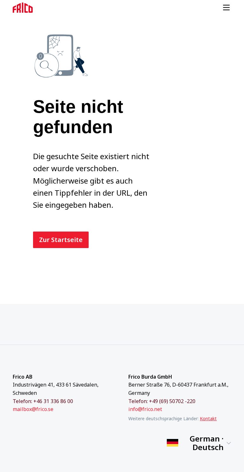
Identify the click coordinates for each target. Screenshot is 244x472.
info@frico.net (145, 409)
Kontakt (208, 418)
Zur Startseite (61, 239)
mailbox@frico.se (33, 409)
